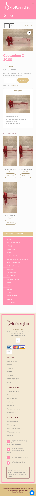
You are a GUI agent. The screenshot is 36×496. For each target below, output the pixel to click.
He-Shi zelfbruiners (13, 266)
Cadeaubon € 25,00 (10, 169)
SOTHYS (9, 246)
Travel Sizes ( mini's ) (13, 262)
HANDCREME (11, 276)
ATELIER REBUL (11, 272)
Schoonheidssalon (13, 391)
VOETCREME (11, 302)
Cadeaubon (10, 402)
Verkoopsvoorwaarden (14, 409)
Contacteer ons (12, 398)
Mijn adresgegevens (13, 425)
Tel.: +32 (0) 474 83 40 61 (20, 457)
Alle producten (12, 361)
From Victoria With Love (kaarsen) (17, 259)
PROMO (9, 252)
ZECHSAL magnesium (13, 242)
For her (9, 286)
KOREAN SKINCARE (13, 296)
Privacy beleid (11, 412)
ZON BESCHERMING (13, 279)
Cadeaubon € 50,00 (25, 169)
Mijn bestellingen (12, 421)
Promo (9, 382)
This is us (10, 368)
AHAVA (9, 292)
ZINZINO (9, 289)
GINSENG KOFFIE (12, 256)
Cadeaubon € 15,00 (10, 215)
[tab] (18, 90)
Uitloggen (10, 435)
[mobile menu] (33, 4)
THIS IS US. (10, 269)
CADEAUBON (14, 85)
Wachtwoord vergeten (14, 432)
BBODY (9, 239)
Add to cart (23, 80)
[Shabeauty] (18, 5)
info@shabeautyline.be (19, 462)
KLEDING (9, 299)
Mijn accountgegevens (14, 428)
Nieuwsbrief (11, 405)
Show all (29, 26)
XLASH (9, 282)
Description (18, 90)
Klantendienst (11, 395)
